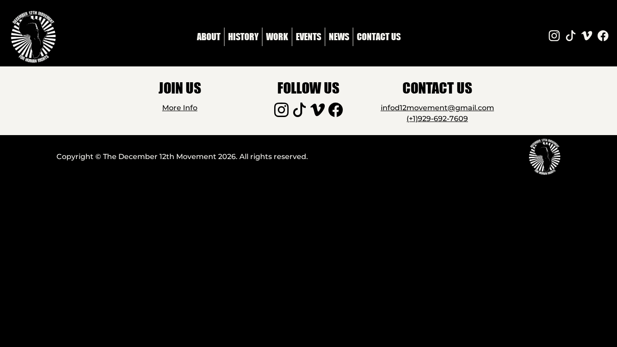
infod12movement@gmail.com (437, 107)
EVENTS (308, 36)
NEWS (339, 36)
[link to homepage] (33, 37)
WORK (277, 36)
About (208, 36)
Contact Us (379, 36)
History (243, 36)
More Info (179, 107)
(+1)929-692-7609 (437, 118)
